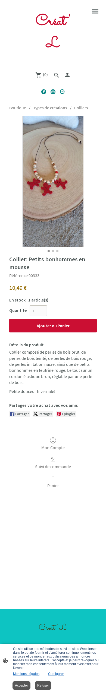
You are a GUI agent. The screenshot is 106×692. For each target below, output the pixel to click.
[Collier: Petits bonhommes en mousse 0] (53, 181)
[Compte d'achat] (67, 75)
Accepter (21, 685)
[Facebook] (43, 91)
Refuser (43, 685)
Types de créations (50, 107)
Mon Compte (53, 447)
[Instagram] (53, 91)
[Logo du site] (53, 60)
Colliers (81, 107)
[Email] (62, 91)
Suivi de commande (53, 466)
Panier (53, 485)
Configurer (56, 674)
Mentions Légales (26, 674)
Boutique (17, 107)
